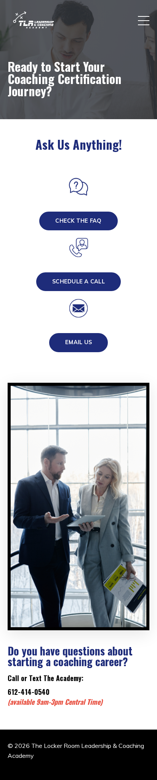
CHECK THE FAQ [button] (78, 220)
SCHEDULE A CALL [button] (78, 281)
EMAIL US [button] (78, 342)
